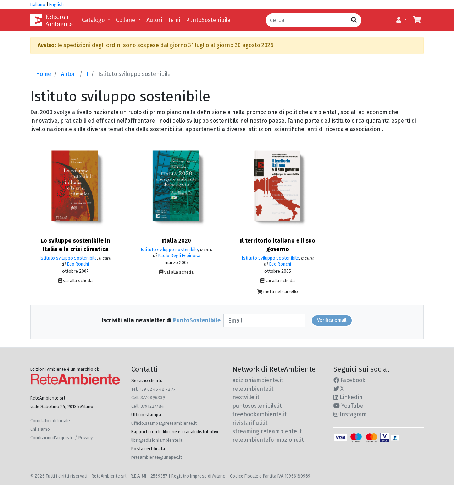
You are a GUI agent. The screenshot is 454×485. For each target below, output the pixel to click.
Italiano (37, 4)
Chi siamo (40, 429)
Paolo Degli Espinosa (179, 255)
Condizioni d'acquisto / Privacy (61, 437)
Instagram (352, 414)
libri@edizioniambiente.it (156, 440)
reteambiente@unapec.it (156, 457)
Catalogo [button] (94, 20)
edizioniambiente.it (257, 380)
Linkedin (350, 397)
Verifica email (332, 320)
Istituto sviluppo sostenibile (68, 258)
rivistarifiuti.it (249, 422)
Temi (174, 20)
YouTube (351, 405)
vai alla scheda (77, 280)
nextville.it (245, 397)
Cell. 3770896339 (148, 397)
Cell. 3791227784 (147, 406)
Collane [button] (126, 20)
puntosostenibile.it (257, 405)
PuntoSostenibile (208, 20)
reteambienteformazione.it (268, 439)
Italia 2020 (176, 240)
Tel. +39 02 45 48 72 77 (153, 389)
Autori (154, 20)
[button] (401, 20)
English (56, 4)
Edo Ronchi (78, 264)
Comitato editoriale (50, 420)
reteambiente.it (252, 388)
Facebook (352, 380)
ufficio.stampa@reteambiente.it (164, 423)
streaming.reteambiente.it (267, 431)
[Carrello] (417, 20)
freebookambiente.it (259, 414)
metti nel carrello (280, 291)
